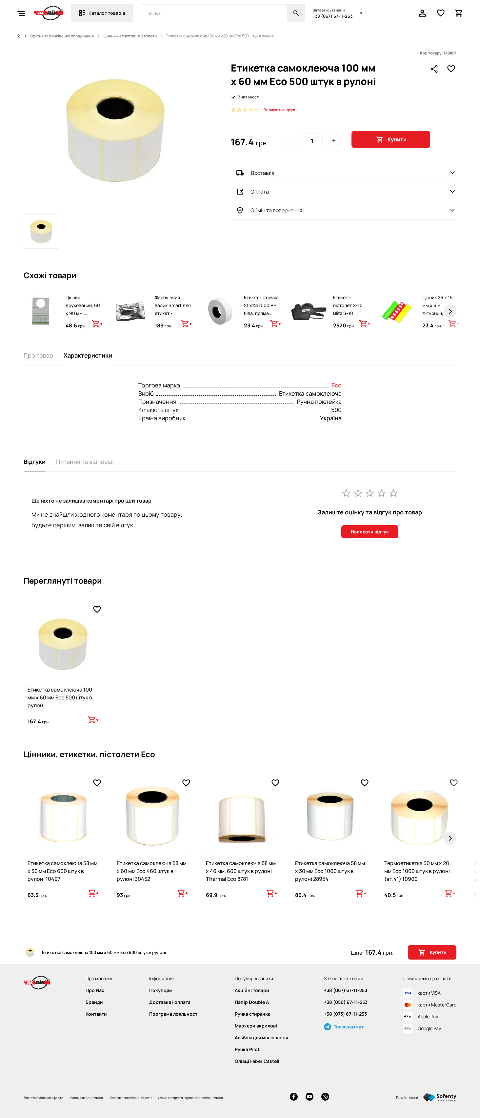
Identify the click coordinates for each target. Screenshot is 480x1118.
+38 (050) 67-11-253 (346, 1002)
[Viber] (325, 1097)
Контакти (96, 1014)
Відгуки (35, 462)
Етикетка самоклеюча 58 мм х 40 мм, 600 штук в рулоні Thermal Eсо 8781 (241, 870)
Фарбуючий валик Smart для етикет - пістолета (173, 309)
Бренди (94, 1002)
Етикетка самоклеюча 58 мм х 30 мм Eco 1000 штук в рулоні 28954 (330, 870)
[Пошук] (296, 13)
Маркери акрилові (256, 1025)
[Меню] (21, 13)
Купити (397, 139)
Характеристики (88, 355)
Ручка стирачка (252, 1014)
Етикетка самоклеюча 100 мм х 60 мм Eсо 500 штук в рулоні (60, 697)
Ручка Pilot (247, 1049)
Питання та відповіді (85, 462)
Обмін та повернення (276, 210)
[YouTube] (309, 1097)
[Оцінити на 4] (381, 492)
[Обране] (440, 13)
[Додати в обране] (451, 69)
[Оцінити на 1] (346, 492)
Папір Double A (252, 1002)
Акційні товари (252, 990)
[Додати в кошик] (97, 324)
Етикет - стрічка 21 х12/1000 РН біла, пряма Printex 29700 (261, 309)
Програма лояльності (174, 1014)
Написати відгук (370, 531)
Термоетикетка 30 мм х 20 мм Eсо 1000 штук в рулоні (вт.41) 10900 (417, 870)
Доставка (262, 172)
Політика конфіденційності (130, 1098)
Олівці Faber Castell (257, 1061)
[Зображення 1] (41, 231)
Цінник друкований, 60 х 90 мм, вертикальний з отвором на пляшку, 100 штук (83, 321)
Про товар (38, 355)
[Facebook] (294, 1097)
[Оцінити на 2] (358, 492)
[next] (449, 311)
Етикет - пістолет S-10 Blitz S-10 (348, 305)
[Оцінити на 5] (393, 492)
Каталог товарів (107, 13)
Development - (408, 1097)
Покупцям (160, 990)
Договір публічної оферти (43, 1098)
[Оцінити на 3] (370, 492)
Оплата (259, 191)
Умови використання (86, 1098)
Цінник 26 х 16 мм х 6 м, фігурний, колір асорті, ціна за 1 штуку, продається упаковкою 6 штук (439, 325)
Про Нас (95, 990)
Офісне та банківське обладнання (62, 36)
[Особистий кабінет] (422, 13)
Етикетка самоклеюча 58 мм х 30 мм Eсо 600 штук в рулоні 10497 (62, 870)
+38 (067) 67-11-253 (332, 16)
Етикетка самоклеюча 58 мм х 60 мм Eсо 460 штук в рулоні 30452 (152, 870)
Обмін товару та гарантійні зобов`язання (190, 1098)
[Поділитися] (434, 69)
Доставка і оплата (169, 1002)
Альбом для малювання (261, 1037)
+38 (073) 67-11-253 (345, 1014)
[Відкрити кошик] (459, 13)
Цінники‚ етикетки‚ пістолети (130, 36)
